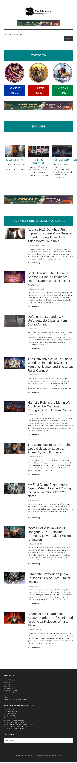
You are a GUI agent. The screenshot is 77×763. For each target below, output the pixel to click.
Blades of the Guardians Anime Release (15, 726)
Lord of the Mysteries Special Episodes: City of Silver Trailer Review (49, 578)
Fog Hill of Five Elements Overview (14, 722)
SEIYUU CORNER (38, 161)
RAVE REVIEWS (15, 160)
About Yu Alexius (9, 680)
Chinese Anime (38, 90)
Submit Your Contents (10, 691)
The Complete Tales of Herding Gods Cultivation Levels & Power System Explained (50, 448)
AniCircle (6, 695)
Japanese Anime (14, 90)
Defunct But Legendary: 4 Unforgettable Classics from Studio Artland (47, 320)
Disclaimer (7, 686)
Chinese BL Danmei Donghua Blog (14, 720)
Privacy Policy (8, 684)
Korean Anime (62, 90)
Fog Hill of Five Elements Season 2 (14, 728)
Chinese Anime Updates (11, 711)
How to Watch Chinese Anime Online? (15, 699)
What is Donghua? (9, 709)
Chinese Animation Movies (12, 718)
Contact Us (7, 682)
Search (68, 38)
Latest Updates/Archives (11, 693)
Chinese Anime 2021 (10, 713)
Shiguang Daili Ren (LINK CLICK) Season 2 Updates (19, 724)
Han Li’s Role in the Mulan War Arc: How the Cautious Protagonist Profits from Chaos (49, 406)
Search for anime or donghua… (14, 35)
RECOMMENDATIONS (64, 160)
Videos (6, 697)
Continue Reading (34, 263)
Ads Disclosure (8, 688)
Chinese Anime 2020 (10, 716)
